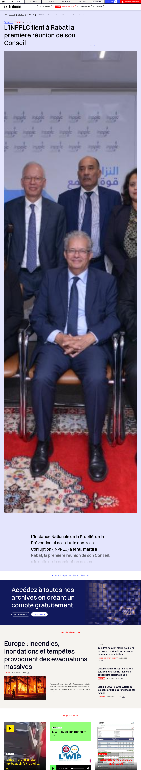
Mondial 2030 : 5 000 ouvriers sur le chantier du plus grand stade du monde (116, 689)
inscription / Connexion (132, 1)
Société (101, 678)
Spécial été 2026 (65, 6)
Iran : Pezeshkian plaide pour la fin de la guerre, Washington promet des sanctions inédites (116, 651)
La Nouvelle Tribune (12, 6)
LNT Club (110, 1)
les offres (38, 614)
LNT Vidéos (50, 1)
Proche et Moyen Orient (108, 658)
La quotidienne (44, 6)
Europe (7, 673)
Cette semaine (85, 6)
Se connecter (19, 614)
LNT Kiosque (33, 1)
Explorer (99, 6)
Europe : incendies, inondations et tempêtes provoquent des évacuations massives (45, 655)
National (31, 15)
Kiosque (103, 754)
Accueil (12, 15)
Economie (102, 697)
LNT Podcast (66, 1)
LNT (94, 45)
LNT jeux (82, 1)
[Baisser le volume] (88, 768)
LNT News (17, 1)
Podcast (58, 728)
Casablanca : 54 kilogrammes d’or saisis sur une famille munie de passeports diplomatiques (116, 671)
